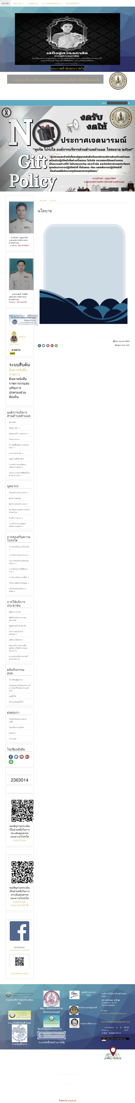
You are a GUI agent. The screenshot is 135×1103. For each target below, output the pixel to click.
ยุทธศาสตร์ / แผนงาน (18, 402)
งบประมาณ (14, 408)
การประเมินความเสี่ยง (18, 546)
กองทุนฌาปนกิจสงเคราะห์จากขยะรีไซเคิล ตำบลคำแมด (19, 657)
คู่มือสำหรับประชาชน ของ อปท (17, 588)
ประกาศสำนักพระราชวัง (67, 68)
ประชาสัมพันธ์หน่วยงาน (51, 3)
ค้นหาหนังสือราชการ (18, 341)
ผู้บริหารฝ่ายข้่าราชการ (18, 473)
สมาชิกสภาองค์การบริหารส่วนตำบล (19, 480)
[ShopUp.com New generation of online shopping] (72, 1069)
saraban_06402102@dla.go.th (114, 982)
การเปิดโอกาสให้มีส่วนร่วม (18, 539)
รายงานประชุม (15, 422)
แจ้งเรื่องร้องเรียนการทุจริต (17, 559)
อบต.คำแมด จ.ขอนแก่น (19, 919)
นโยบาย (52, 169)
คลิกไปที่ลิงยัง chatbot (19, 942)
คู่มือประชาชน (15, 581)
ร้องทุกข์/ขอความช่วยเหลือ (17, 689)
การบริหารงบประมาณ (18, 524)
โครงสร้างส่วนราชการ (18, 461)
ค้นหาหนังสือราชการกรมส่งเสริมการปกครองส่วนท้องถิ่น (19, 357)
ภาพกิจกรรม (33, 3)
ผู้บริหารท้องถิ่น (15, 467)
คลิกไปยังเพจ (19, 916)
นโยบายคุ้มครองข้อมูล (18, 552)
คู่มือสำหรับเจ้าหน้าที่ (17, 594)
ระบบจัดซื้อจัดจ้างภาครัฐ (51, 1011)
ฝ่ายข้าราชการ (15, 487)
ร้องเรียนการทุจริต (16, 696)
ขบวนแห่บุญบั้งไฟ (16, 671)
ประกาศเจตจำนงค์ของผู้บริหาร (18, 531)
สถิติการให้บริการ (16, 608)
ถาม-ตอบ (12, 707)
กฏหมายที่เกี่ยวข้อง (16, 428)
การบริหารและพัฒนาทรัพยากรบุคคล (17, 435)
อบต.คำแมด (19, 809)
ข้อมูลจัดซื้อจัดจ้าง (72, 3)
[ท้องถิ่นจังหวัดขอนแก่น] (52, 990)
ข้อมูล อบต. (18, 3)
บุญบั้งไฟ (12, 665)
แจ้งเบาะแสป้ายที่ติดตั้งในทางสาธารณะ (19, 443)
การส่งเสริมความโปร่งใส (19, 516)
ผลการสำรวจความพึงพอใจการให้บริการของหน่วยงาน (18, 617)
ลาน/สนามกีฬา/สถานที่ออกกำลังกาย (18, 626)
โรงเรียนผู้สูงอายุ (15, 648)
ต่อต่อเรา (12, 702)
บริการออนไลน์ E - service (16, 601)
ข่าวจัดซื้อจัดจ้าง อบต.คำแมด (19, 415)
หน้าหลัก (5, 3)
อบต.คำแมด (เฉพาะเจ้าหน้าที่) (20, 872)
